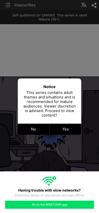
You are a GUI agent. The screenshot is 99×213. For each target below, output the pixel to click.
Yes (65, 129)
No (33, 129)
